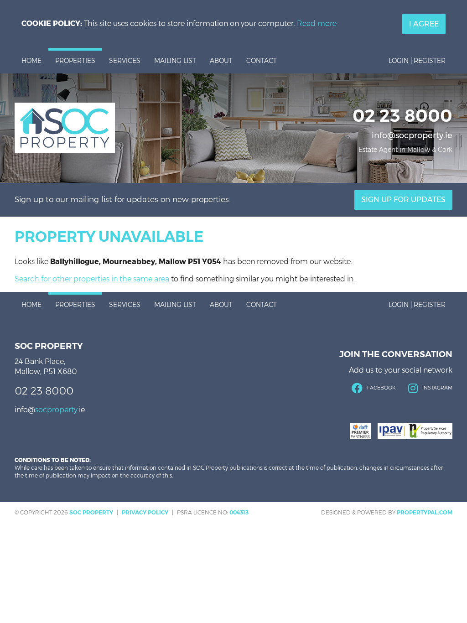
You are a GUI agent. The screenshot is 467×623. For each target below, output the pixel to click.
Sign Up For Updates (403, 199)
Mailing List (175, 61)
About (221, 61)
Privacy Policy (145, 512)
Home (31, 61)
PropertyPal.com (424, 512)
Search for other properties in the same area (92, 279)
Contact (261, 61)
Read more (317, 23)
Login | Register (417, 61)
